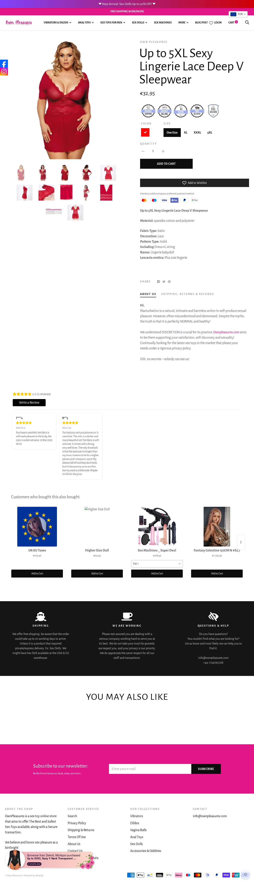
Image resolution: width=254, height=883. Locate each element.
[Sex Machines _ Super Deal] (157, 527)
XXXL (197, 132)
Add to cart (166, 163)
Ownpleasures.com (226, 332)
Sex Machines (163, 22)
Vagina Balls (138, 830)
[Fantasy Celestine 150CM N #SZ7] (217, 527)
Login (218, 22)
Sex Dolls (138, 22)
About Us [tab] (148, 294)
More (181, 22)
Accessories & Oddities (145, 851)
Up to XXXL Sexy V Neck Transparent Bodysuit (52, 858)
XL (185, 132)
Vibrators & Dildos (56, 22)
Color (146, 123)
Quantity (148, 143)
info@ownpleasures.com (210, 816)
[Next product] (241, 542)
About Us (74, 844)
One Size (172, 132)
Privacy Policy (77, 823)
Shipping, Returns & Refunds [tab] (187, 294)
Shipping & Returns (81, 830)
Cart (232, 22)
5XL (209, 132)
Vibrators (136, 816)
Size (167, 123)
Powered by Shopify (33, 875)
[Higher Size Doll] (97, 527)
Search (72, 816)
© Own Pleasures (13, 875)
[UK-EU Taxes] (37, 527)
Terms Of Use (77, 837)
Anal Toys (84, 22)
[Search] (247, 22)
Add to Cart (37, 573)
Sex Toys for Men (111, 22)
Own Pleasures (153, 42)
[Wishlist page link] (211, 23)
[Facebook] (4, 64)
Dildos (134, 823)
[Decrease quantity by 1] (143, 151)
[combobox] (157, 564)
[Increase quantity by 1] (163, 151)
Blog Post (201, 22)
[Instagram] (4, 72)
